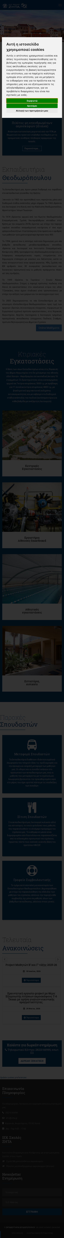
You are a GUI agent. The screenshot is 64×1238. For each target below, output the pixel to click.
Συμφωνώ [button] (32, 100)
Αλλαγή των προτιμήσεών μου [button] (32, 110)
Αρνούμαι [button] (32, 105)
